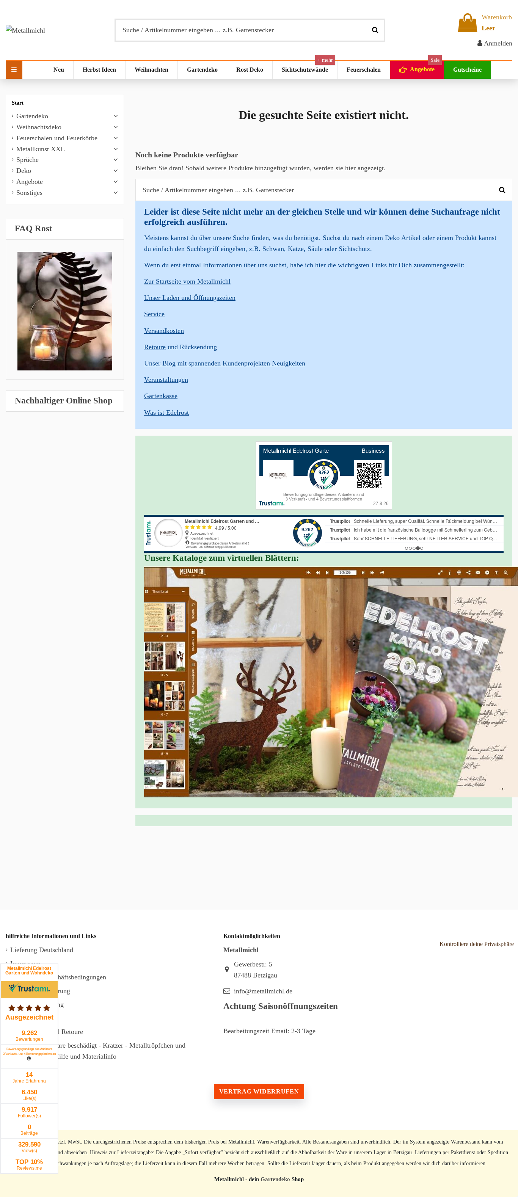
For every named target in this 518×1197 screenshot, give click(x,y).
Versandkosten (164, 330)
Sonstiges (29, 192)
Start (18, 103)
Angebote (29, 181)
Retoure (155, 347)
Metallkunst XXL (40, 149)
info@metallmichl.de (263, 991)
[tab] (65, 228)
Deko (23, 170)
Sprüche (27, 159)
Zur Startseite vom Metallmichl (187, 281)
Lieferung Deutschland (41, 950)
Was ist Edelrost (166, 412)
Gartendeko (32, 116)
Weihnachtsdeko (38, 127)
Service (154, 314)
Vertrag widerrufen (259, 1091)
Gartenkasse (160, 396)
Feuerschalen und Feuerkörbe (56, 138)
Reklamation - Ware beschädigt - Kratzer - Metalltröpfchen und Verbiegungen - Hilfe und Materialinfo (97, 1051)
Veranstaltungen (166, 379)
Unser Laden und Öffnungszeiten (189, 297)
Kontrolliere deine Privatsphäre (477, 944)
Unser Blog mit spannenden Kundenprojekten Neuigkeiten (224, 363)
